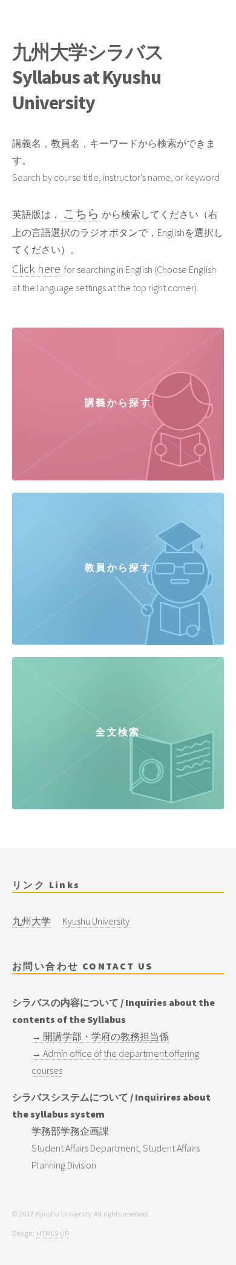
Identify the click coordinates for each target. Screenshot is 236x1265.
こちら (81, 213)
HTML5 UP (52, 1233)
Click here (36, 268)
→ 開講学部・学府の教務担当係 (100, 1036)
